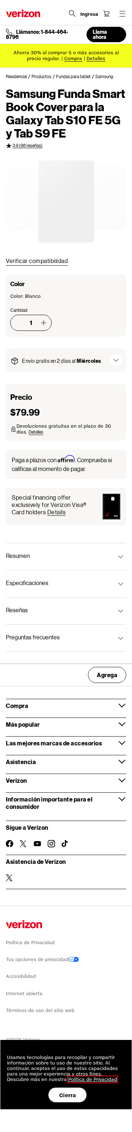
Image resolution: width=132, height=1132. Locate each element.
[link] (19, 76)
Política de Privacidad (30, 942)
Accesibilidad (21, 976)
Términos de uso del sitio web (40, 1010)
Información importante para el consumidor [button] (49, 803)
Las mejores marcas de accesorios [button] (54, 743)
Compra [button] (17, 705)
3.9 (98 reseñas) (27, 145)
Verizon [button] (16, 780)
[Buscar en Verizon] (72, 14)
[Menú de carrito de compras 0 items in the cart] (106, 14)
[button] (44, 323)
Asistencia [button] (21, 761)
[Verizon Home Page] (23, 13)
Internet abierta (24, 993)
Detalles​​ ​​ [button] (96, 58)
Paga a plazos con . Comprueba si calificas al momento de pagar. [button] (62, 464)
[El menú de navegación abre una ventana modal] (122, 14)
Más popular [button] (23, 724)
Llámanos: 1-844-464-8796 (37, 34)
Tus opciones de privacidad (37, 959)
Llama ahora (100, 34)
